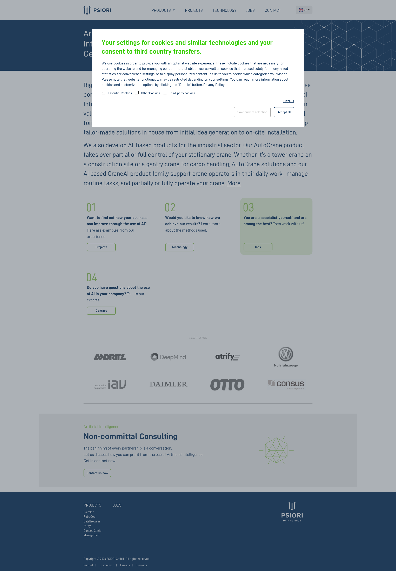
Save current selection (252, 112)
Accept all (284, 112)
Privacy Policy (214, 85)
